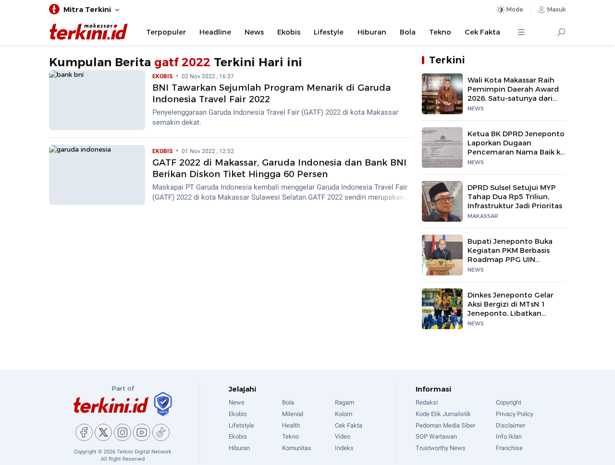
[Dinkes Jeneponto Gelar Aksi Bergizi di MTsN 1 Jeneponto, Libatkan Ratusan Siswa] (442, 308)
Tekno (440, 32)
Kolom (343, 413)
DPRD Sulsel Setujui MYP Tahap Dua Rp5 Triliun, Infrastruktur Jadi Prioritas (514, 196)
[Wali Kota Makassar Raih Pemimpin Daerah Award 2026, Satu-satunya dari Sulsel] (442, 93)
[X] (103, 432)
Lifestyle (329, 32)
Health (291, 425)
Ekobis (288, 32)
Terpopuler (166, 32)
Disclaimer (510, 425)
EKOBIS (162, 76)
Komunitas (296, 448)
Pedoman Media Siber (445, 425)
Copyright (508, 402)
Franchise (509, 448)
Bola (408, 32)
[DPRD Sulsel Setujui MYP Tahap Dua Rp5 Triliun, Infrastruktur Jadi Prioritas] (442, 201)
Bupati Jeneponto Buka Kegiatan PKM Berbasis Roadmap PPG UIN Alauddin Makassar (510, 255)
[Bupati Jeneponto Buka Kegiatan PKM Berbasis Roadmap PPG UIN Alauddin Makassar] (442, 255)
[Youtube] (141, 432)
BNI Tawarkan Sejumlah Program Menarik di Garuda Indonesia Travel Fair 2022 (271, 93)
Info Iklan (509, 436)
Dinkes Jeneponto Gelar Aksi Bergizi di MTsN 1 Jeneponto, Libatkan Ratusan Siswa (510, 309)
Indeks (344, 448)
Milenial (292, 413)
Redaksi (427, 402)
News (254, 32)
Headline (215, 32)
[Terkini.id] (111, 405)
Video (342, 436)
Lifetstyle (241, 425)
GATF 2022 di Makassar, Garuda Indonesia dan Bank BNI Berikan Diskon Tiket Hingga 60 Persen (279, 168)
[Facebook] (84, 432)
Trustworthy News (441, 448)
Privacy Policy (514, 413)
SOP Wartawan (436, 436)
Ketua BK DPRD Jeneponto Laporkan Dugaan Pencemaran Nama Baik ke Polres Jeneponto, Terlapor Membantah (516, 152)
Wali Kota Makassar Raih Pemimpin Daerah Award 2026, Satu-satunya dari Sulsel (513, 94)
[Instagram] (122, 432)
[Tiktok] (161, 432)
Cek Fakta (482, 32)
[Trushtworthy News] (162, 404)
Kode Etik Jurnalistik (443, 413)
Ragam (344, 402)
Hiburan (371, 32)
